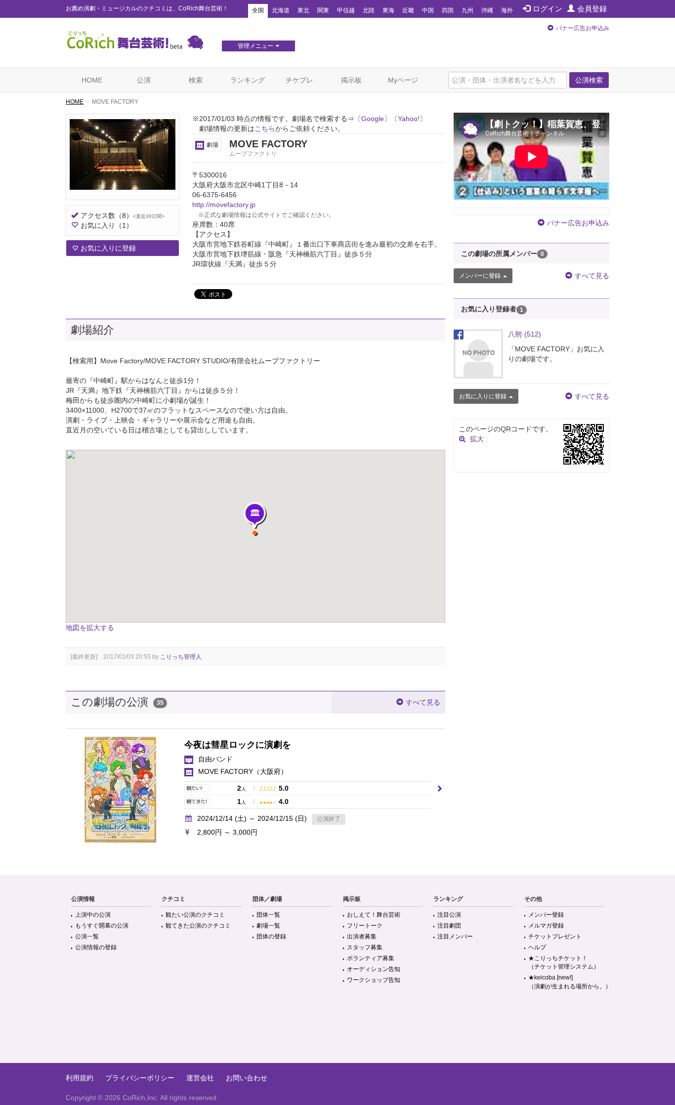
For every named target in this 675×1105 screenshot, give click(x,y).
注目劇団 (449, 925)
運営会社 (200, 1078)
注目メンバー (455, 936)
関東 (323, 10)
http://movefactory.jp (223, 205)
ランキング (247, 80)
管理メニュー (255, 45)
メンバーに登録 (480, 275)
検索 (196, 80)
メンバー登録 (546, 914)
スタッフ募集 (364, 947)
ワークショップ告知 (373, 980)
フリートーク (364, 925)
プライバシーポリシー (139, 1078)
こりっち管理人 (181, 656)
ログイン (547, 8)
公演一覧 (87, 936)
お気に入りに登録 (108, 248)
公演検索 (589, 80)
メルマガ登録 (546, 925)
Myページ (403, 80)
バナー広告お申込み (582, 28)
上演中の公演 (93, 914)
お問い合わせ (246, 1078)
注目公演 (449, 914)
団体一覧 (268, 914)
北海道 (281, 10)
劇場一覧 (268, 925)
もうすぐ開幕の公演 (101, 925)
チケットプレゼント (555, 936)
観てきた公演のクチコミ (198, 925)
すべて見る (423, 702)
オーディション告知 (373, 969)
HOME (92, 80)
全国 (258, 10)
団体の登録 (271, 936)
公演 (144, 80)
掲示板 (351, 80)
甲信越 (346, 10)
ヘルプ (537, 947)
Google (372, 119)
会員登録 (592, 8)
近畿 (408, 10)
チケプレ (299, 80)
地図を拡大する (90, 628)
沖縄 (487, 10)
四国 (448, 10)
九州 (467, 10)
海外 (507, 10)
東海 (388, 10)
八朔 (524, 334)
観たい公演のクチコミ (195, 914)
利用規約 (79, 1078)
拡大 (477, 439)
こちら (264, 128)
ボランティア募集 (370, 958)
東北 (303, 10)
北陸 (369, 10)
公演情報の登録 (96, 947)
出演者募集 (362, 936)
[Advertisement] (337, 1031)
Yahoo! (409, 119)
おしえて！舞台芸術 (373, 914)
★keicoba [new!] (569, 981)
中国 (428, 10)
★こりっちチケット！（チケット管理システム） (563, 962)
